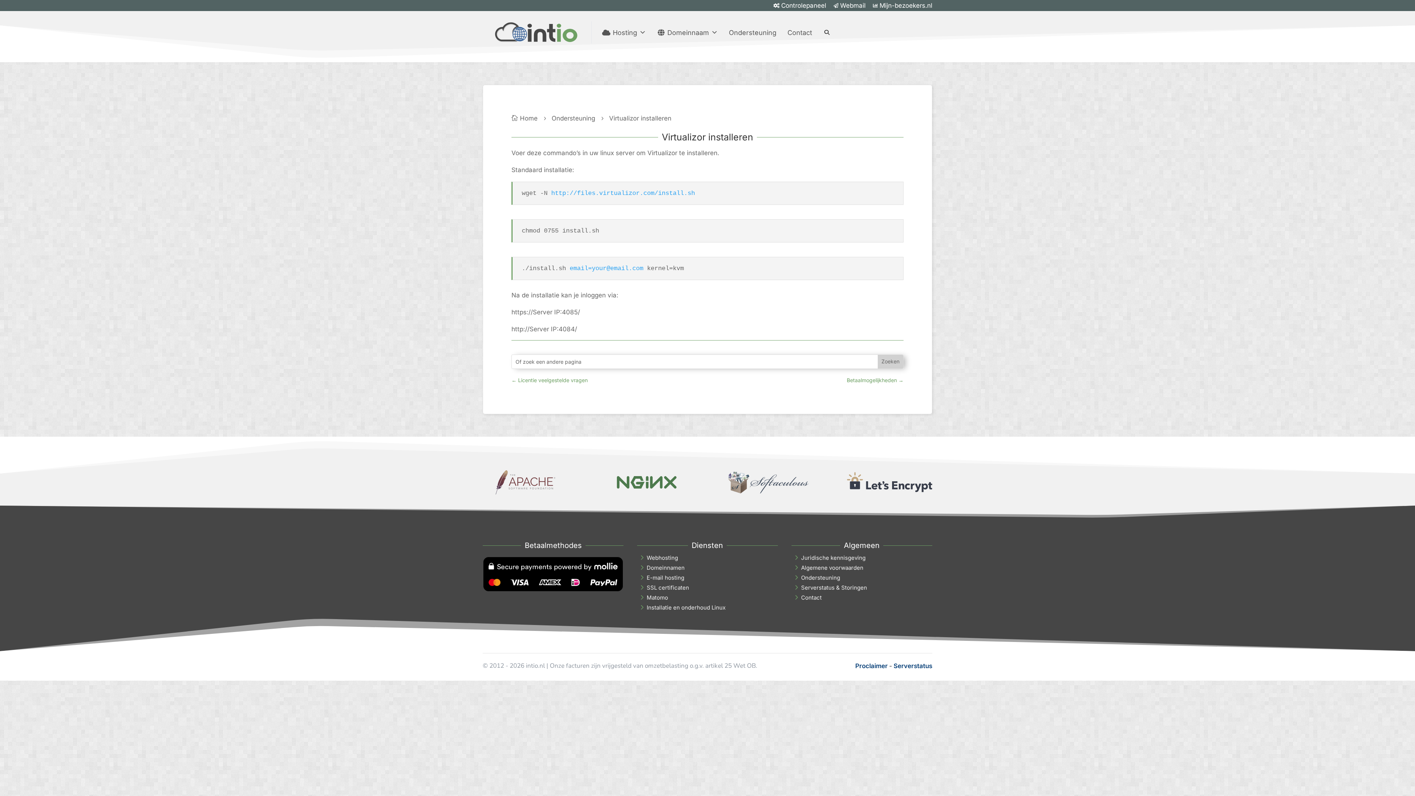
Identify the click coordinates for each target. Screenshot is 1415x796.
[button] (826, 32)
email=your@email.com (606, 268)
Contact (799, 32)
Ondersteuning (752, 32)
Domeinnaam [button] (688, 32)
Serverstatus (913, 666)
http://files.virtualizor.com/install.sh (623, 193)
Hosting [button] (625, 32)
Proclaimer (871, 666)
